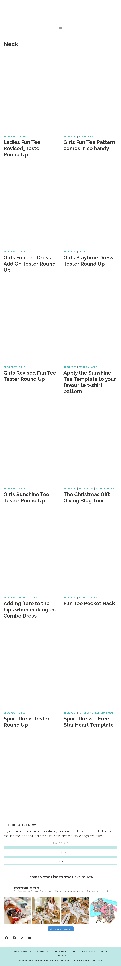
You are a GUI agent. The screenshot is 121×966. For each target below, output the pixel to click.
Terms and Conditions (51, 952)
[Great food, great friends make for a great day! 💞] (17, 910)
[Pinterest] (22, 938)
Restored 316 (93, 961)
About (104, 952)
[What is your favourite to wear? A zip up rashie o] (104, 910)
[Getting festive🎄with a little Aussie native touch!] (75, 910)
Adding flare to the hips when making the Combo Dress (31, 609)
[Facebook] (6, 938)
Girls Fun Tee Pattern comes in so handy (89, 145)
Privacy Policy (22, 952)
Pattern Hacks (88, 367)
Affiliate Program (83, 952)
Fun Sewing (86, 136)
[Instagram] (14, 938)
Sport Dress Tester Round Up (26, 722)
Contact (60, 955)
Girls (22, 252)
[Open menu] (60, 28)
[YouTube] (30, 938)
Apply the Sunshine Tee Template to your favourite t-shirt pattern (89, 382)
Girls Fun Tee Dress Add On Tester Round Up (30, 264)
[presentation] (31, 91)
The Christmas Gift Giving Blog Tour (86, 497)
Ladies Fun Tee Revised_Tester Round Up (22, 148)
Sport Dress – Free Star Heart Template (88, 722)
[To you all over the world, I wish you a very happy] (46, 910)
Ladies (23, 136)
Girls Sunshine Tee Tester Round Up (26, 497)
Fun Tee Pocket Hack (89, 603)
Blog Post (10, 136)
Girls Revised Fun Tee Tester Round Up (30, 376)
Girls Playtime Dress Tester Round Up (88, 261)
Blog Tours (86, 488)
